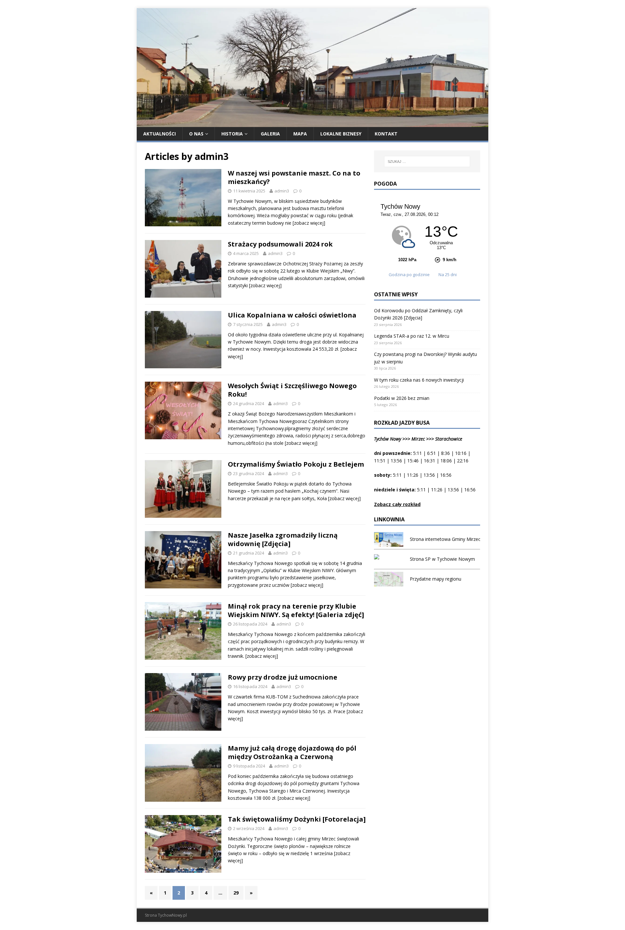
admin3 (281, 191)
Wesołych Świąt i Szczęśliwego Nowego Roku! (292, 390)
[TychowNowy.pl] (312, 123)
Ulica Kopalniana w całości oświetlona (292, 315)
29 (236, 893)
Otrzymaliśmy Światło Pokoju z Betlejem (296, 464)
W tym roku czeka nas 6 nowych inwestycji (419, 380)
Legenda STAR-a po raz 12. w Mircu (411, 336)
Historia (232, 134)
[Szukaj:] (427, 161)
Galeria (270, 134)
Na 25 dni (447, 274)
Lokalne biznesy (340, 134)
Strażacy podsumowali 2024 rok (280, 244)
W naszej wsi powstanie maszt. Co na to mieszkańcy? (294, 177)
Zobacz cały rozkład (397, 504)
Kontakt (386, 134)
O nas (196, 134)
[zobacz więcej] (309, 223)
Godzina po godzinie (410, 274)
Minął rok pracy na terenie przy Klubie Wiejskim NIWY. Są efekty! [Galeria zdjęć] (296, 610)
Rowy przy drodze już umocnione (282, 677)
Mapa (300, 134)
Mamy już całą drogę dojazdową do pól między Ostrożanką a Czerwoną (292, 752)
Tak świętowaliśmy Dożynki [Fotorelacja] (297, 819)
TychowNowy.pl (172, 915)
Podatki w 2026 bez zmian (401, 398)
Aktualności (159, 134)
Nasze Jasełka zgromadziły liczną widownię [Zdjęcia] (283, 539)
